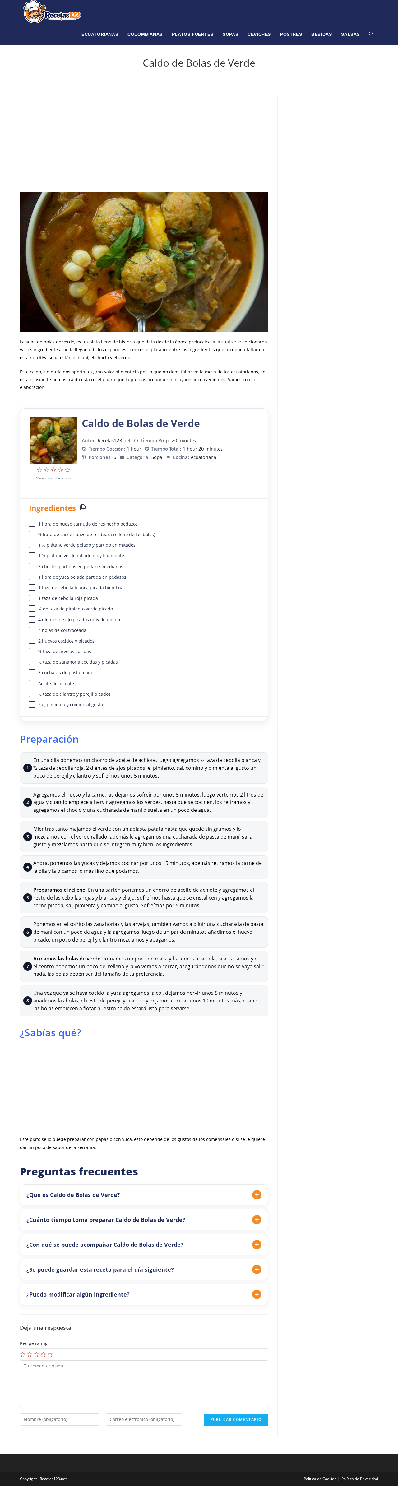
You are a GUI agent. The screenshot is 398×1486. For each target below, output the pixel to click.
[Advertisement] (144, 143)
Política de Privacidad (359, 1478)
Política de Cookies (320, 1478)
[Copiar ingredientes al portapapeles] (82, 507)
